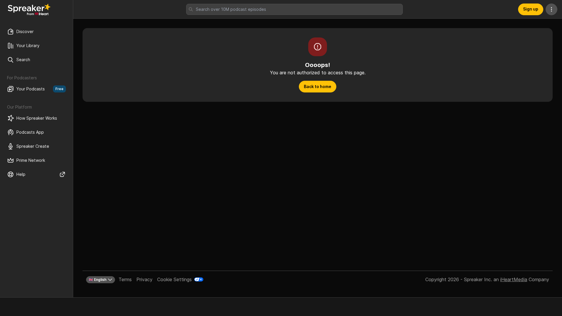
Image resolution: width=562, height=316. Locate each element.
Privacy (144, 279)
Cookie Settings (174, 279)
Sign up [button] (530, 8)
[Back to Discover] (29, 9)
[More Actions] (551, 9)
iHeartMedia (513, 279)
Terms (125, 279)
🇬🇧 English (98, 279)
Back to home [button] (317, 86)
